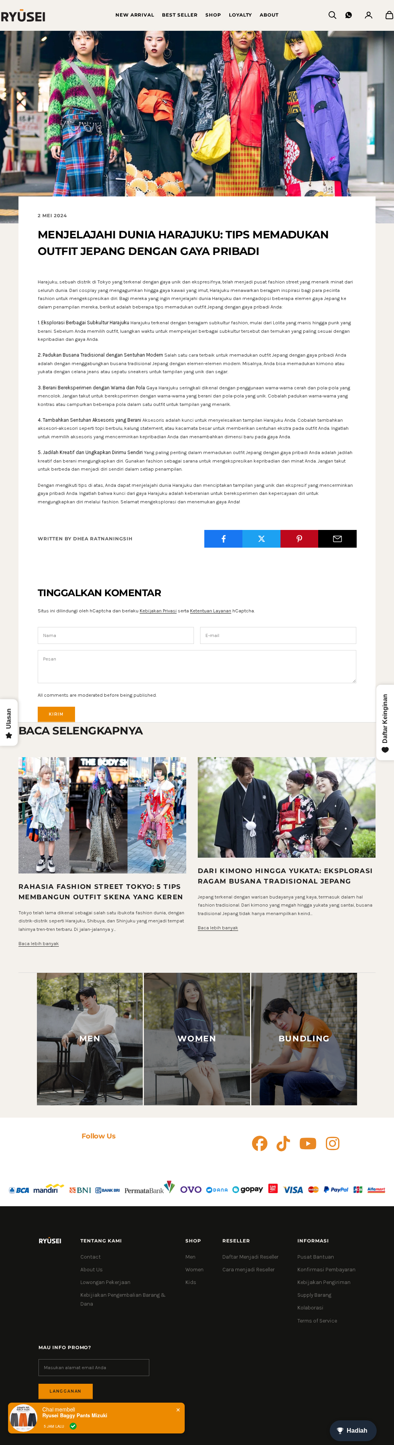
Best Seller (180, 15)
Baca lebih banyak (38, 943)
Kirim (56, 714)
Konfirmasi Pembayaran (326, 1269)
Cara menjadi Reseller (248, 1269)
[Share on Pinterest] (300, 538)
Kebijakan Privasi (158, 611)
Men (190, 1257)
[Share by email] (337, 538)
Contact (90, 1257)
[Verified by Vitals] (73, 1426)
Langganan (66, 1391)
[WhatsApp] (348, 15)
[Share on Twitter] (261, 538)
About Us (91, 1269)
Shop (213, 15)
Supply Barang (314, 1295)
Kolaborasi (310, 1307)
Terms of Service (317, 1321)
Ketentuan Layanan (210, 611)
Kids (190, 1282)
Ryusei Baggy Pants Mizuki (74, 1415)
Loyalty (240, 15)
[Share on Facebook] (223, 538)
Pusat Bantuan (315, 1257)
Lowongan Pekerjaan (105, 1282)
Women (194, 1269)
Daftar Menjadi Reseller (250, 1257)
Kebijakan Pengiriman (324, 1282)
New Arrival (135, 15)
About (269, 15)
